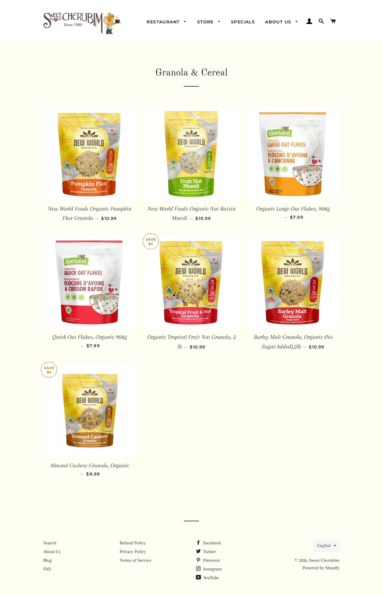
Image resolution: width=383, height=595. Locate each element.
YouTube (210, 577)
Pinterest (211, 560)
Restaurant (164, 22)
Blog (47, 560)
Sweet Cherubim (324, 560)
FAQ (47, 569)
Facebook (211, 543)
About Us (279, 22)
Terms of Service (135, 560)
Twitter (209, 551)
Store (206, 22)
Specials (243, 22)
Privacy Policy (133, 551)
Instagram (212, 569)
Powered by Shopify (321, 567)
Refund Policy (133, 543)
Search (49, 543)
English (324, 545)
